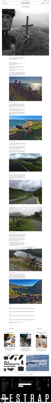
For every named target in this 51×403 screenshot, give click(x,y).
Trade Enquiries (38, 389)
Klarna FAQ (3, 391)
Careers (3, 390)
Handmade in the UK (9, 332)
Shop (3, 3)
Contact (47, 3)
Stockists (3, 387)
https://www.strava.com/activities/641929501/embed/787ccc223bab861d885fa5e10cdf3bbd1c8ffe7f (21, 315)
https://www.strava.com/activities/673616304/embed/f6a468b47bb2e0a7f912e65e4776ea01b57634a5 (22, 319)
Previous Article (39, 328)
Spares (3, 389)
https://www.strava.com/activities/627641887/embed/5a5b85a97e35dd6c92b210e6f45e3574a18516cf (21, 311)
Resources (43, 3)
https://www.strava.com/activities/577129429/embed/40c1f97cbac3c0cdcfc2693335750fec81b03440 (22, 308)
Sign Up (31, 374)
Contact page (13, 388)
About (6, 3)
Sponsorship (38, 388)
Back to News (11, 328)
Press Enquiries (38, 387)
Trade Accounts (4, 388)
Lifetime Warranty (25, 332)
